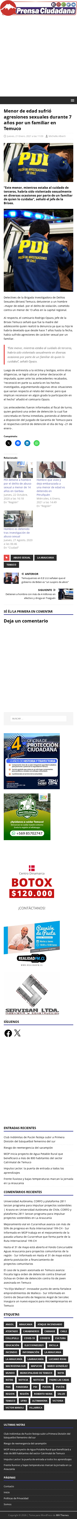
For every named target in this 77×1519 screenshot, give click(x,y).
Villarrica (35, 1407)
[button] (72, 100)
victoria (58, 1400)
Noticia (23, 1379)
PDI (35, 1387)
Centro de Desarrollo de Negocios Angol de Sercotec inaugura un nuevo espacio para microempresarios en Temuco (38, 1301)
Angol (10, 1324)
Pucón (60, 1387)
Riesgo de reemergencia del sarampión (28, 1147)
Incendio (11, 1352)
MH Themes (62, 1515)
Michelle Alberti (57, 136)
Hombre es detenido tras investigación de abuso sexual (17, 532)
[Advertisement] (38, 56)
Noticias (38, 1379)
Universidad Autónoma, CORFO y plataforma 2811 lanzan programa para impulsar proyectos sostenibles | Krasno (38, 1205)
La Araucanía (14, 1359)
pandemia (22, 1387)
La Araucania (45, 557)
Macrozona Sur (16, 1366)
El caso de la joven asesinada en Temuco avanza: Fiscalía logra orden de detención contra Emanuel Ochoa (35, 1274)
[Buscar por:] (38, 718)
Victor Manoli (15, 1407)
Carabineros (31, 1331)
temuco (11, 564)
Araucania (25, 1324)
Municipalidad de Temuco (36, 1373)
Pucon (46, 1387)
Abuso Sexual (21, 557)
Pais (8, 1387)
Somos (7, 1504)
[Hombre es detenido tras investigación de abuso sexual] (18, 519)
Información (30, 1352)
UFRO (24, 1400)
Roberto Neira (43, 1393)
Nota (61, 1373)
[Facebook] (8, 1033)
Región (24, 1393)
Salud (61, 1393)
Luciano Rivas (57, 1359)
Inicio (7, 1492)
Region (10, 1393)
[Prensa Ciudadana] (38, 13)
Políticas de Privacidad (16, 1498)
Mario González (57, 1366)
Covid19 (45, 1338)
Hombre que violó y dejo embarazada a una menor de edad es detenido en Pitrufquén (51, 487)
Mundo (10, 1373)
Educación (12, 1345)
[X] (17, 1033)
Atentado (12, 1331)
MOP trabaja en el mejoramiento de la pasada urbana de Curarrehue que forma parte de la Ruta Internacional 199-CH (37, 1237)
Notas (9, 1379)
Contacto (9, 1486)
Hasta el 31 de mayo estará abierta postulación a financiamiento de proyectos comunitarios (37, 1260)
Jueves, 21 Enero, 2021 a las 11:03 (25, 136)
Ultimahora (39, 1400)
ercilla (53, 1345)
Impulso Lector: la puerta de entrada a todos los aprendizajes (38, 1459)
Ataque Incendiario (50, 1324)
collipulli (12, 1338)
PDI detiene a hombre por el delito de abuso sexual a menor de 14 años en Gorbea (17, 485)
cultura (60, 1338)
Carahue (49, 1331)
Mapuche (36, 1366)
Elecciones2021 (34, 1345)
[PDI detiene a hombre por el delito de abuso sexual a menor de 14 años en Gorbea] (18, 469)
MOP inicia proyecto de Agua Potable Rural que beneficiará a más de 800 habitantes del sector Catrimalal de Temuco (33, 1158)
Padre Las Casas (59, 1379)
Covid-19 (29, 1338)
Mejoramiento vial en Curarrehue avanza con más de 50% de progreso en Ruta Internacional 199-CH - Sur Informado (37, 1228)
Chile (63, 1331)
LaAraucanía (35, 1359)
